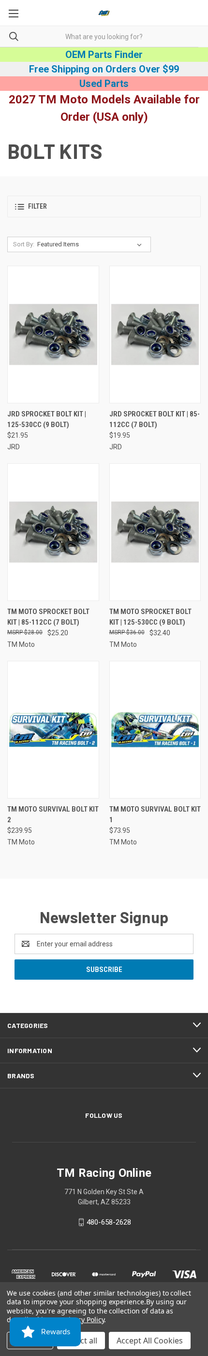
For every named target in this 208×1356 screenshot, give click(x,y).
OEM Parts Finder (104, 54)
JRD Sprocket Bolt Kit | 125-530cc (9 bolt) (46, 419)
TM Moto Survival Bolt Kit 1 (155, 815)
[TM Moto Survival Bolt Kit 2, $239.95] (53, 730)
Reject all (81, 1340)
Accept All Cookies (150, 1340)
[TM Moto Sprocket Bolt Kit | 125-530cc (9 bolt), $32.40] (155, 532)
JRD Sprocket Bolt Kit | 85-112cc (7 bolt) (154, 419)
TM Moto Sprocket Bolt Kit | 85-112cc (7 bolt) (48, 617)
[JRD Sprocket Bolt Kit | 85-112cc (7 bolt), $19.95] (155, 334)
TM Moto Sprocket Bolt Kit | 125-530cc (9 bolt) (150, 617)
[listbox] (91, 244)
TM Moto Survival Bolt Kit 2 (53, 815)
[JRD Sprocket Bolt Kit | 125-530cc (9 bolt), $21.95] (53, 334)
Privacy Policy (83, 1319)
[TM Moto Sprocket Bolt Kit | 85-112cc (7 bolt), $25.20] (53, 532)
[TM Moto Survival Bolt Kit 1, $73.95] (155, 730)
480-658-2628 (109, 1222)
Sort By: (23, 244)
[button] (104, 206)
